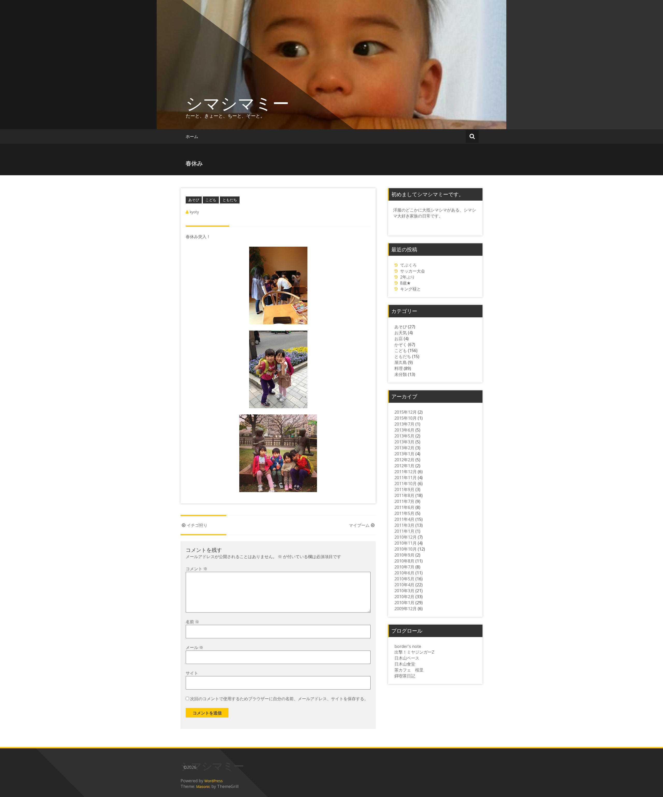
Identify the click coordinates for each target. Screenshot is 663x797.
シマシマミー (237, 103)
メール (194, 647)
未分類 (400, 374)
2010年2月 (404, 596)
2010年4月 (404, 585)
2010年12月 (405, 537)
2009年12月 (405, 608)
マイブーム (359, 525)
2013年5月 (404, 436)
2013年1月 (404, 454)
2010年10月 (405, 549)
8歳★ (405, 283)
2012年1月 (404, 466)
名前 (192, 622)
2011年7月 (404, 501)
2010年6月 (404, 573)
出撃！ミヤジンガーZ (414, 652)
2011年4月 (404, 519)
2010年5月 (404, 579)
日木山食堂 (404, 664)
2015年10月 (405, 418)
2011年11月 (405, 477)
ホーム (192, 136)
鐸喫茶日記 (404, 676)
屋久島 (400, 362)
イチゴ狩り (197, 525)
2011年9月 (404, 489)
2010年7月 (404, 567)
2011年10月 (405, 483)
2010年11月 (405, 543)
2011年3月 (404, 525)
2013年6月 (404, 430)
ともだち (229, 199)
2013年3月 (404, 442)
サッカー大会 (412, 271)
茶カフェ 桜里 (408, 670)
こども (210, 199)
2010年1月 (404, 602)
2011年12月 (405, 471)
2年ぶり (407, 277)
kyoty (194, 211)
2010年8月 (404, 561)
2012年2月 (404, 460)
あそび (193, 199)
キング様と (410, 289)
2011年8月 (404, 495)
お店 (398, 338)
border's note (407, 646)
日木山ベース (406, 658)
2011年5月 (404, 513)
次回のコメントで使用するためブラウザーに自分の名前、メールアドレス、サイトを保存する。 (279, 698)
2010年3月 (404, 591)
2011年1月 (404, 531)
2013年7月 (404, 424)
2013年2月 (404, 448)
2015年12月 (405, 412)
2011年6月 (404, 507)
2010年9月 (404, 555)
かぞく (400, 344)
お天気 (400, 332)
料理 (398, 368)
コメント (196, 569)
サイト (192, 673)
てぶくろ (408, 265)
